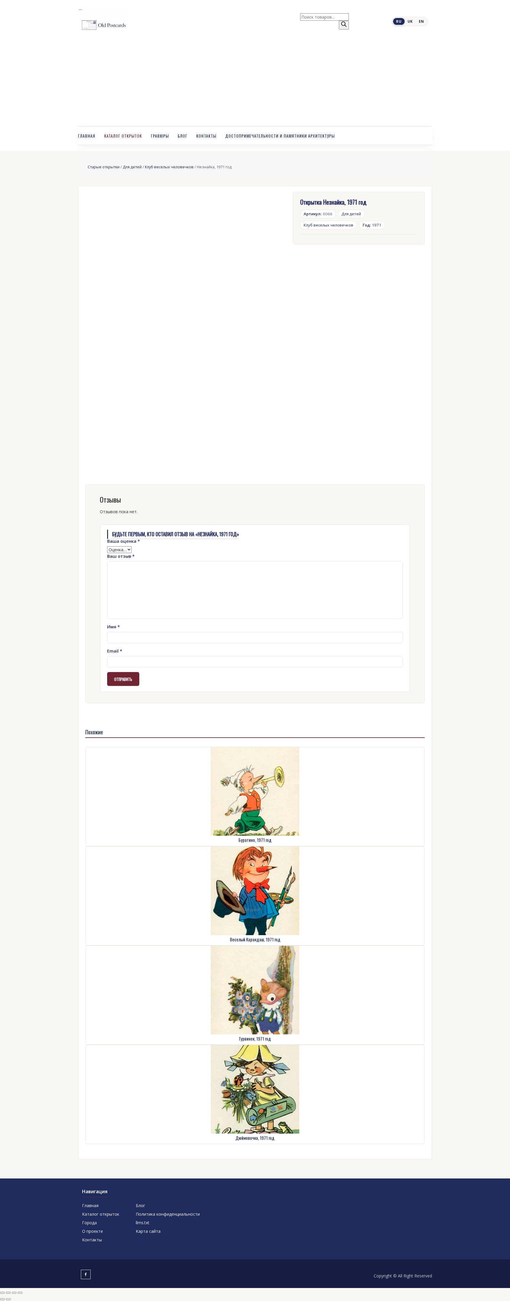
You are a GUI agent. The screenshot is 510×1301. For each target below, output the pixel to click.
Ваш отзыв (121, 556)
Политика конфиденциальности (168, 1214)
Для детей (132, 166)
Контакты (206, 136)
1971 (372, 225)
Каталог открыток (123, 136)
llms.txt (142, 1222)
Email (114, 651)
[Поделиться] (14, 1293)
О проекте (92, 1231)
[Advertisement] (255, 82)
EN (421, 21)
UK (410, 21)
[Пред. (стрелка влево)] (2, 1299)
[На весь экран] (8, 1293)
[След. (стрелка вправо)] (8, 1299)
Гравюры (160, 136)
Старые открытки (104, 166)
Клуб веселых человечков (169, 166)
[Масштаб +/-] (2, 1293)
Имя (113, 627)
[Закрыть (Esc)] (20, 1293)
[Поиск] (344, 25)
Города (89, 1222)
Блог (182, 136)
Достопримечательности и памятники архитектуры (280, 136)
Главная (86, 136)
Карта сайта (148, 1231)
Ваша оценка (123, 541)
